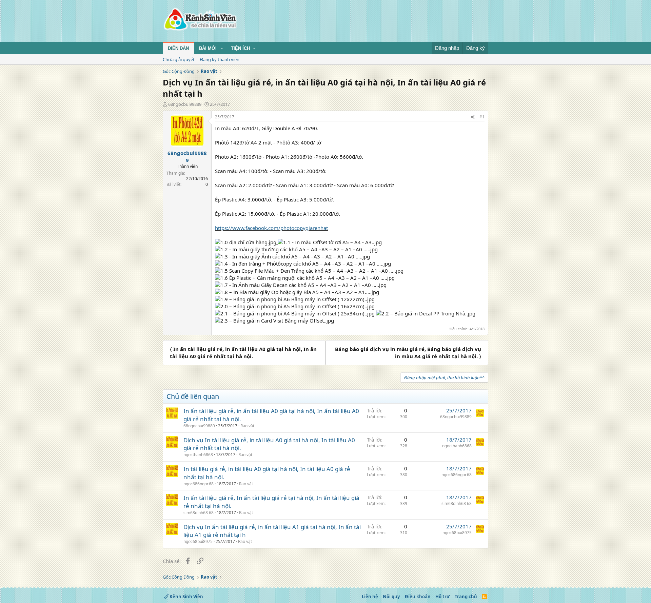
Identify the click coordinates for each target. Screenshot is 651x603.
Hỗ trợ (442, 597)
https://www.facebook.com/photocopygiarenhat (271, 228)
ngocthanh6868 (198, 455)
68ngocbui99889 (184, 104)
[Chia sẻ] (472, 117)
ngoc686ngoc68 (198, 484)
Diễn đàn (178, 48)
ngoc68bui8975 (198, 541)
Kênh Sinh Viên (186, 597)
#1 (482, 117)
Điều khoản (418, 597)
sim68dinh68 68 (198, 513)
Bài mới (208, 48)
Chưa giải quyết (179, 59)
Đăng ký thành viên (219, 59)
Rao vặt (247, 426)
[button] (221, 48)
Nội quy (391, 597)
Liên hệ (370, 597)
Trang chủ (466, 597)
